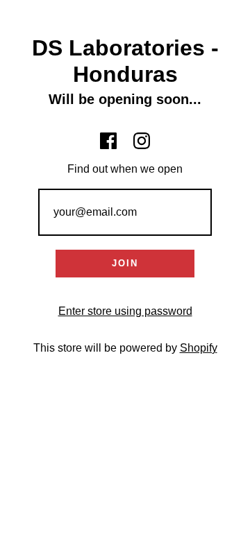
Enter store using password (125, 311)
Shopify (198, 348)
